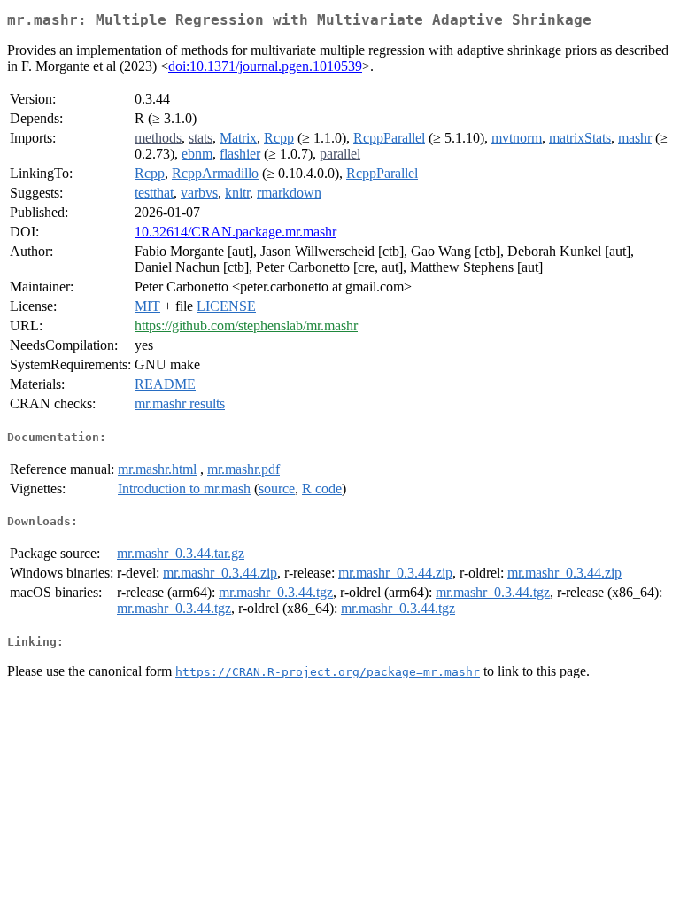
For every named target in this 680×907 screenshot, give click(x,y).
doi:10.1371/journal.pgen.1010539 (265, 66)
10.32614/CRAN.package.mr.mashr (235, 231)
